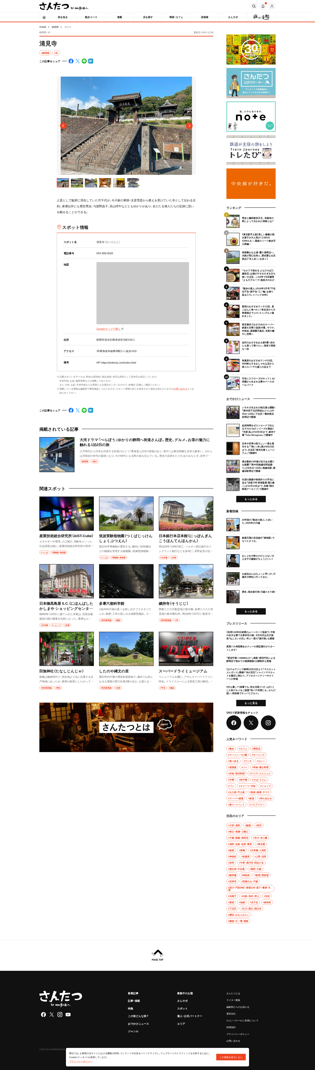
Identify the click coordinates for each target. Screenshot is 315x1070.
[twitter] (51, 1014)
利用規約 (231, 1027)
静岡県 (55, 26)
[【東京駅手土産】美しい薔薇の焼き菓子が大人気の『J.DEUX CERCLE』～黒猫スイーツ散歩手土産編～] (251, 238)
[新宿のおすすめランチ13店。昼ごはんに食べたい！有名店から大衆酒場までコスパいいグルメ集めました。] (251, 310)
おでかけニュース (138, 1023)
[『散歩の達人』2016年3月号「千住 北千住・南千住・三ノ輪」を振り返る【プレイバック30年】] (251, 292)
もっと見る (251, 703)
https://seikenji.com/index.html (118, 362)
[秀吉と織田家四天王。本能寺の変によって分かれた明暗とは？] (251, 221)
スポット (182, 1008)
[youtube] (68, 1014)
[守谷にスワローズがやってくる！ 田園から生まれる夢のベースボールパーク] (251, 382)
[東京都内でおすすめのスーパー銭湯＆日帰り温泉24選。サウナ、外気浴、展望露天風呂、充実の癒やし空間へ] (251, 328)
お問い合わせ (180, 388)
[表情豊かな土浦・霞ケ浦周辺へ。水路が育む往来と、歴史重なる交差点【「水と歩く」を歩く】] (251, 256)
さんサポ (182, 1001)
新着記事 (133, 993)
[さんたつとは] (126, 727)
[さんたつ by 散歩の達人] (64, 6)
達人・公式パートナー (189, 1016)
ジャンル (133, 1031)
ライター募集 (233, 1000)
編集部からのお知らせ (237, 1006)
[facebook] (43, 1014)
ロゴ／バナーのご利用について (242, 1020)
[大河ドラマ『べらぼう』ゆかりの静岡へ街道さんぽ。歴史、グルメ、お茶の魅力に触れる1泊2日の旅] (126, 454)
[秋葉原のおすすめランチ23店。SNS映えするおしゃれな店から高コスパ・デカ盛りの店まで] (251, 364)
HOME (42, 26)
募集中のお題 (185, 993)
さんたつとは (233, 993)
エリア (181, 1023)
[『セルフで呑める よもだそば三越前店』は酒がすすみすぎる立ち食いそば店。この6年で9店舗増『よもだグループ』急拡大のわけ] (251, 274)
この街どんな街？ (138, 1016)
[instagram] (59, 1014)
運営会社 (231, 1013)
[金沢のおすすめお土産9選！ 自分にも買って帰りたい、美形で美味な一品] (251, 346)
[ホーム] (44, 17)
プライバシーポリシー (237, 1034)
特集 (130, 1008)
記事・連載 (134, 1001)
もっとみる (251, 499)
